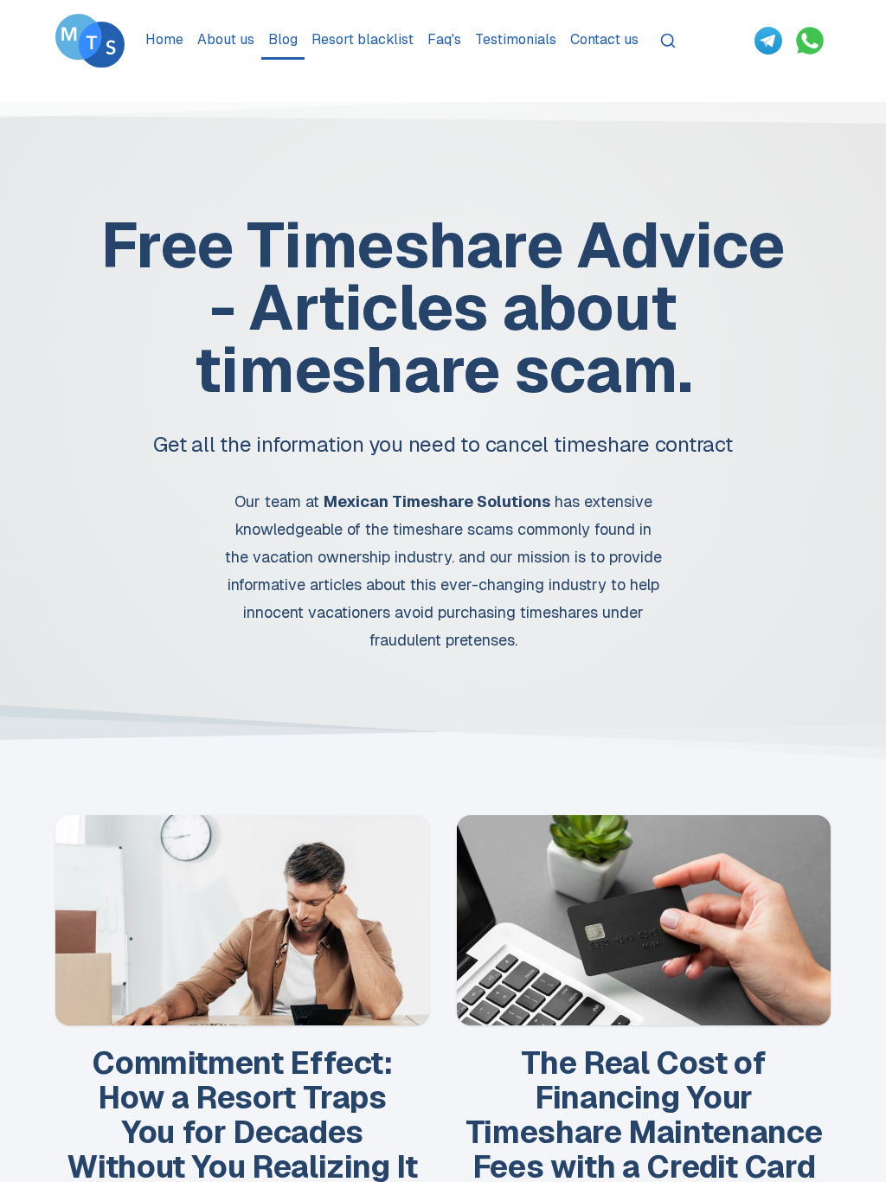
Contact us (604, 39)
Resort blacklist (362, 39)
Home (164, 39)
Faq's (444, 39)
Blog (283, 39)
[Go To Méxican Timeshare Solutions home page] (90, 40)
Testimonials (515, 39)
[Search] (667, 40)
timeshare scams (453, 529)
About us (225, 39)
